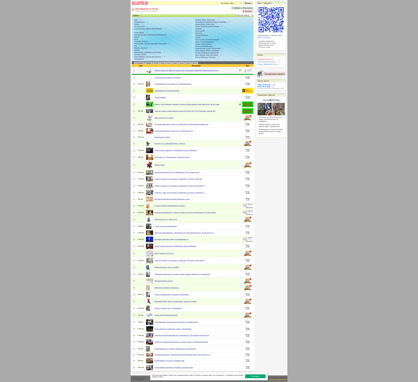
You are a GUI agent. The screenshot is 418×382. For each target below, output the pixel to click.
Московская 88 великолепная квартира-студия (171, 199)
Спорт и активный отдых (204, 46)
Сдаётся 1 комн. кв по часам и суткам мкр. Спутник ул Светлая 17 (179, 193)
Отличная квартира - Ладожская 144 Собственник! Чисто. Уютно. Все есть (182, 355)
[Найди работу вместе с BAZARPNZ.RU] (247, 93)
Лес (135, 45)
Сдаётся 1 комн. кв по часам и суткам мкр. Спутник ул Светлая (178, 179)
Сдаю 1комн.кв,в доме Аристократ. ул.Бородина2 (172, 329)
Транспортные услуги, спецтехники (207, 48)
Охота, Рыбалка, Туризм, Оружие (207, 26)
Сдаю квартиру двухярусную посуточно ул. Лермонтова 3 (176, 322)
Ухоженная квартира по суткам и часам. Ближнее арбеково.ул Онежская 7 (182, 274)
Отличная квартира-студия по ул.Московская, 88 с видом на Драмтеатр (181, 124)
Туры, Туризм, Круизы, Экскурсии (207, 50)
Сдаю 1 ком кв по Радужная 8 (165, 226)
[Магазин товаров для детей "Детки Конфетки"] (247, 120)
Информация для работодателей (166, 91)
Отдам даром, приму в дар (205, 24)
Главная (136, 15)
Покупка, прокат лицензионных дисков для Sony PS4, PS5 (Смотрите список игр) (184, 111)
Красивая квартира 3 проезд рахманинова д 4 (171, 239)
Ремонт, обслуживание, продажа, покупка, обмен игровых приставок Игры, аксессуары (187, 104)
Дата (247, 65)
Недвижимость (139, 22)
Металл (137, 50)
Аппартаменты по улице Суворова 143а (169, 361)
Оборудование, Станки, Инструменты (147, 56)
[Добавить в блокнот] (134, 70)
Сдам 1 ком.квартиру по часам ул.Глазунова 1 (171, 294)
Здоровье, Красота (141, 41)
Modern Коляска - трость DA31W (166, 267)
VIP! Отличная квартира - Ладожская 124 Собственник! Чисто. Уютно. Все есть (184, 233)
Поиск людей (200, 31)
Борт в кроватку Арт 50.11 (164, 253)
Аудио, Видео (139, 32)
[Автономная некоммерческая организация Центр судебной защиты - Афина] (247, 73)
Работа (136, 24)
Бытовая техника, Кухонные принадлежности (150, 34)
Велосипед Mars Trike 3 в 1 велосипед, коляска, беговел (175, 301)
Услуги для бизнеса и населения (207, 52)
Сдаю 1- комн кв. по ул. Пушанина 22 (168, 308)
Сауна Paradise (160, 97)
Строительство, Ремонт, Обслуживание (148, 28)
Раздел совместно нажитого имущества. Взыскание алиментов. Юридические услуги (186, 70)
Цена (140, 65)
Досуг (136, 39)
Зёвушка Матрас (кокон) (163, 281)
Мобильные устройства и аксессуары (147, 52)
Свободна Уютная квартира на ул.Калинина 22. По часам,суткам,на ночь (181, 335)
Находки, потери (140, 54)
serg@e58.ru (140, 379)
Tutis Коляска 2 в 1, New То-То (165, 219)
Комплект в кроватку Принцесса (166, 288)
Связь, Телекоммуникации (204, 42)
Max (259, 37)
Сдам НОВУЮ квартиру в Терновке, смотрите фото (173, 367)
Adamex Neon (159, 165)
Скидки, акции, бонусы (203, 44)
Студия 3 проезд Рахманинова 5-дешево (169, 206)
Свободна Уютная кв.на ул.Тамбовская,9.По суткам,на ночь (176, 172)
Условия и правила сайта (278, 379)
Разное (197, 37)
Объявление (196, 65)
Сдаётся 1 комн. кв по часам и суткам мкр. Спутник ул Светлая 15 (179, 186)
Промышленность (201, 35)
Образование (139, 59)
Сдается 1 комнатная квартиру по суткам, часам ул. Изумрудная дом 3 (181, 342)
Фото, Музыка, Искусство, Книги (206, 55)
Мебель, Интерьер (141, 48)
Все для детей (139, 26)
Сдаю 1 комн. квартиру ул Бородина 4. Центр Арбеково (175, 246)
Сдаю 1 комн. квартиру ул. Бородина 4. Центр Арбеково (175, 150)
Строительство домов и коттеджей (167, 78)
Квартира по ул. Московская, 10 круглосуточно (172, 157)
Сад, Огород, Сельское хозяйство (207, 39)
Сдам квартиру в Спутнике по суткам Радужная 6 (173, 84)
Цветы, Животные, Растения (205, 57)
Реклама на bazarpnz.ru (265, 59)
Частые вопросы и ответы (266, 62)
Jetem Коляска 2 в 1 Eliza (163, 118)
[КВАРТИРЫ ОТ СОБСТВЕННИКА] (247, 208)
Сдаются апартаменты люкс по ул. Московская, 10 (173, 131)
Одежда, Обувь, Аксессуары (205, 20)
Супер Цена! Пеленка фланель (166, 315)
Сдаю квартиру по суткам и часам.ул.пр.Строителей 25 (175, 349)
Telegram (266, 37)
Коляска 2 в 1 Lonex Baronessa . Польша (169, 143)
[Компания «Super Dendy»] (247, 106)
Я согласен (255, 376)
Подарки (198, 28)
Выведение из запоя (162, 137)
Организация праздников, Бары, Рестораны (211, 22)
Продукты (198, 33)
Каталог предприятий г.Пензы (267, 64)
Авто (136, 20)
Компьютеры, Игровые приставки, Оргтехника (150, 43)
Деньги (136, 37)
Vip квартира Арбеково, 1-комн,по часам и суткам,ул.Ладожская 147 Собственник (185, 212)
